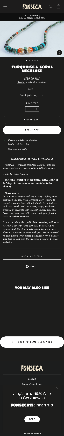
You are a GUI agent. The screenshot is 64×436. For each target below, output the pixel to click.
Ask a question (32, 256)
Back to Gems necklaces (34, 342)
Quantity (32, 103)
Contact (32, 379)
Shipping (21, 82)
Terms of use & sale (32, 384)
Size (31, 89)
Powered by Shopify (32, 433)
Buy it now (32, 130)
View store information (18, 149)
